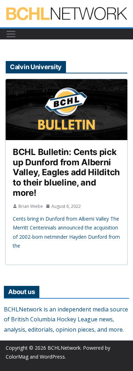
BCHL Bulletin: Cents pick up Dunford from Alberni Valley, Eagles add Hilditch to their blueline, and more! (66, 172)
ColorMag (17, 356)
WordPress (52, 356)
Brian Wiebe (30, 206)
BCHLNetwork (64, 347)
